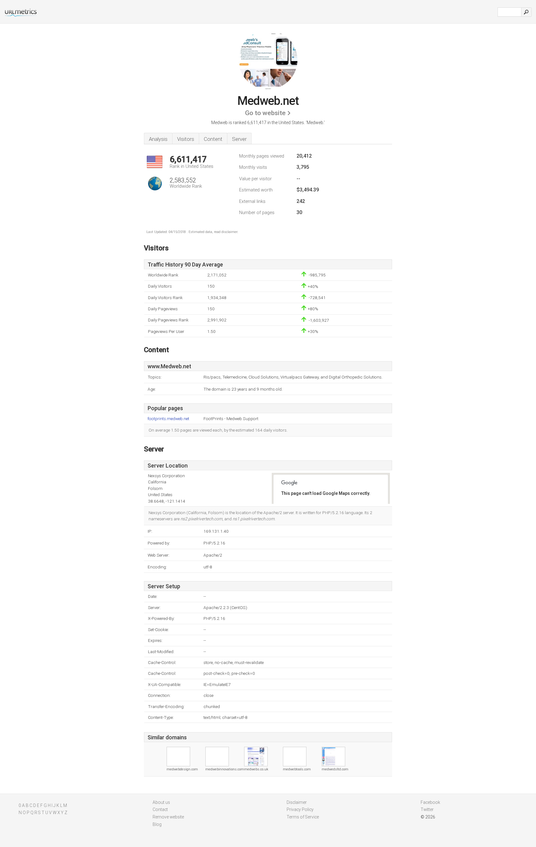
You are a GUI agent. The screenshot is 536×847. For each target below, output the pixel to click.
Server (239, 139)
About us (161, 802)
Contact (160, 809)
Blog (157, 824)
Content (213, 139)
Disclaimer (297, 802)
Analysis (158, 139)
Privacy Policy (300, 809)
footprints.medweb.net (168, 418)
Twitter (427, 809)
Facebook (430, 802)
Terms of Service (303, 816)
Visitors (185, 139)
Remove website (168, 816)
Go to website (265, 113)
